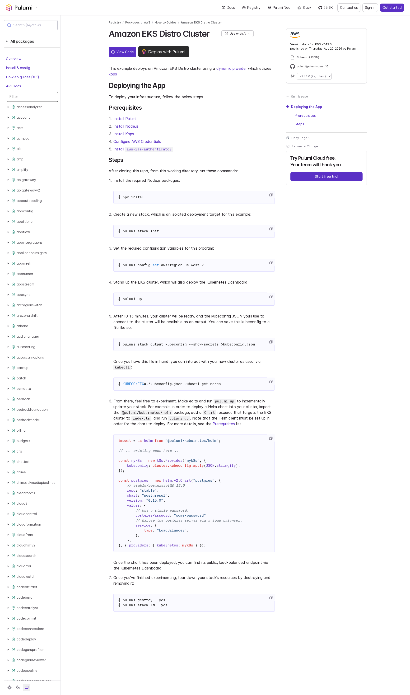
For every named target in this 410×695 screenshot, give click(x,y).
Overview (13, 58)
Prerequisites (224, 423)
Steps (299, 124)
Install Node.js (126, 126)
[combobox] (31, 25)
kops (113, 74)
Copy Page (299, 138)
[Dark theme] (18, 687)
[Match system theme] (26, 687)
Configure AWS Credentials (137, 141)
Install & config (18, 67)
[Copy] (270, 195)
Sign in (370, 7)
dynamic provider (231, 68)
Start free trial (326, 176)
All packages (22, 41)
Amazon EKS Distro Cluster (201, 22)
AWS (147, 22)
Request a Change (305, 146)
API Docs (13, 86)
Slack (307, 7)
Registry (254, 7)
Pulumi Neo (281, 7)
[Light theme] (9, 687)
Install (142, 149)
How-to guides (21, 77)
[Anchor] (213, 33)
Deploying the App (306, 107)
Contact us (349, 7)
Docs (231, 7)
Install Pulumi (124, 118)
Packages (132, 22)
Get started (392, 7)
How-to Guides (166, 22)
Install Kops (123, 133)
